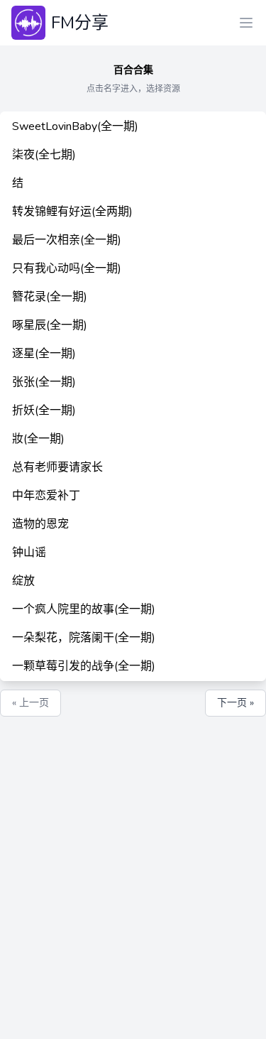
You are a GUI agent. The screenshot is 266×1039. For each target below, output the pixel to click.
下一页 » (235, 702)
